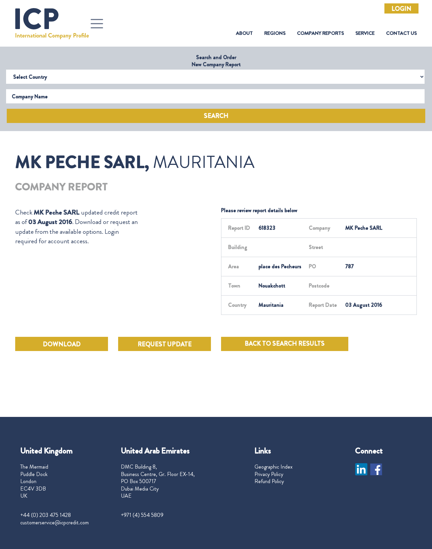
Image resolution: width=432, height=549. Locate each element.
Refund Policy (269, 481)
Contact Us (401, 33)
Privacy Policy (268, 474)
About (244, 33)
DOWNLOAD (62, 344)
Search (216, 115)
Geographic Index (273, 467)
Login (401, 8)
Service (365, 33)
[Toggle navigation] (97, 24)
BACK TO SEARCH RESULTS (285, 343)
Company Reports (320, 33)
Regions (275, 33)
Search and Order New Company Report (216, 61)
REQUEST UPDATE (165, 344)
